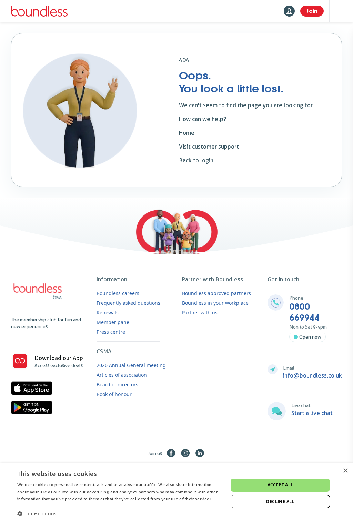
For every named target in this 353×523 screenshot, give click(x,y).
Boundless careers (118, 293)
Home (186, 132)
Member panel (114, 322)
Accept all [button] (280, 485)
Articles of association (122, 375)
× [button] (345, 470)
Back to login (196, 160)
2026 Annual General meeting (131, 365)
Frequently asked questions (128, 303)
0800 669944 (304, 312)
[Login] (289, 11)
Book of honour (114, 394)
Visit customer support (209, 146)
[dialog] (176, 493)
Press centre (111, 332)
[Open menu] (341, 11)
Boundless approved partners (216, 293)
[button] (119, 514)
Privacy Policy (30, 506)
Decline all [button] (280, 501)
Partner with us (200, 312)
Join (311, 11)
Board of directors (117, 384)
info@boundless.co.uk (312, 375)
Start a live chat (312, 413)
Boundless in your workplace (215, 303)
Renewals (108, 312)
